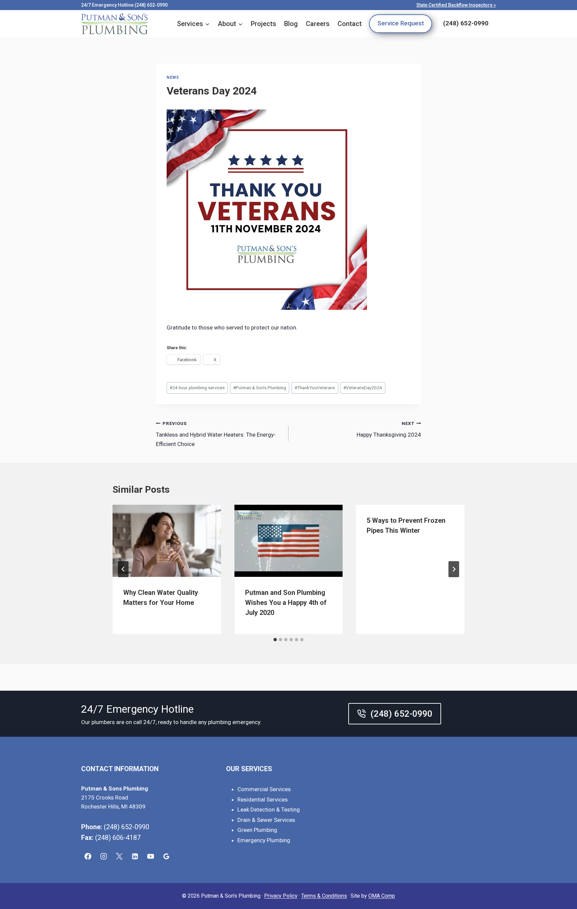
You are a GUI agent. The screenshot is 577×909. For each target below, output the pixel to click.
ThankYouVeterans (315, 387)
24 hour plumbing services (197, 387)
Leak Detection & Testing (268, 809)
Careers (318, 24)
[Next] (453, 569)
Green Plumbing (257, 830)
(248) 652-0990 (466, 23)
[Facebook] (88, 856)
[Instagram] (104, 856)
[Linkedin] (135, 856)
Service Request (400, 23)
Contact (350, 24)
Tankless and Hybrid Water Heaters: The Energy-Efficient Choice (216, 434)
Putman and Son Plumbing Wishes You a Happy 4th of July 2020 (286, 603)
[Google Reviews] (166, 856)
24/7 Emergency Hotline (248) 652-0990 (124, 5)
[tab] (275, 639)
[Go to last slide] (123, 569)
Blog (291, 24)
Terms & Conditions (324, 896)
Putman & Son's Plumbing (259, 387)
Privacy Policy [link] (281, 896)
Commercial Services (264, 789)
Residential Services (262, 799)
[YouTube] (151, 856)
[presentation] (167, 541)
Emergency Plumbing (263, 840)
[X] (119, 856)
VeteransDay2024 (362, 387)
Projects (263, 24)
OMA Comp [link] (381, 896)
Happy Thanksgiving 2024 (389, 429)
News (173, 77)
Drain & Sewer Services (266, 820)
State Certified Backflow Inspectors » (456, 5)
